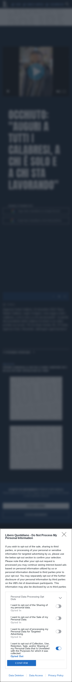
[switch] (58, 606)
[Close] (65, 535)
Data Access (36, 675)
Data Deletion (16, 675)
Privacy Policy (55, 675)
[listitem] (36, 597)
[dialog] (36, 605)
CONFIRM (21, 663)
